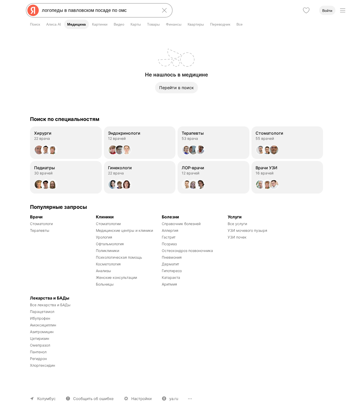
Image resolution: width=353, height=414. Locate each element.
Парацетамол (42, 311)
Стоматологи (41, 223)
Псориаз (169, 244)
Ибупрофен (40, 318)
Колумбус (46, 398)
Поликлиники (107, 250)
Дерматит (170, 264)
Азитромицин (41, 331)
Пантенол (38, 352)
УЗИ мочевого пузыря (247, 230)
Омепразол (40, 345)
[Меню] (342, 10)
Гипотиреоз (172, 271)
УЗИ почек (237, 237)
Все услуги (237, 223)
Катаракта (171, 277)
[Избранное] (306, 10)
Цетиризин (39, 338)
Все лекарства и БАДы (50, 305)
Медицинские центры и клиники (124, 230)
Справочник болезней (181, 223)
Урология (104, 237)
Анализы (103, 271)
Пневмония (172, 257)
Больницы (105, 284)
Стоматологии (108, 223)
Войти (327, 11)
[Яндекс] (33, 10)
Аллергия (170, 230)
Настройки (141, 398)
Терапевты (39, 230)
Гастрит (168, 237)
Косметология (108, 264)
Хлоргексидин (42, 365)
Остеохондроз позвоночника (187, 250)
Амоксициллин (43, 325)
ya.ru (173, 398)
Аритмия (169, 284)
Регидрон (38, 358)
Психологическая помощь (119, 257)
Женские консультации (116, 277)
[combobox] (98, 10)
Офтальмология (110, 244)
